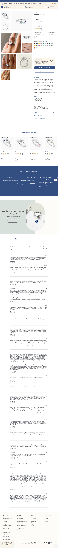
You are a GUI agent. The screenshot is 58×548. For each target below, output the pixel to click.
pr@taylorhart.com (6, 539)
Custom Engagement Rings (22, 521)
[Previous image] (2, 143)
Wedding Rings (16, 3)
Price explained (37, 21)
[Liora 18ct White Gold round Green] (21, 149)
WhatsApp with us (6, 532)
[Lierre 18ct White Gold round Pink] (36, 149)
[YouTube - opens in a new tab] (35, 542)
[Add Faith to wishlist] (54, 12)
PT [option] (34, 28)
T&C (46, 519)
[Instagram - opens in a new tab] (29, 542)
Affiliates (32, 525)
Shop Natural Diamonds (21, 525)
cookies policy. (5, 544)
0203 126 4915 (5, 531)
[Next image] (12, 143)
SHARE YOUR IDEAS (13, 221)
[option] (35, 34)
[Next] (55, 180)
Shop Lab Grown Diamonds (22, 526)
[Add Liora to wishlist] (27, 138)
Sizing (35, 112)
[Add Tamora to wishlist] (56, 138)
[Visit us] (43, 4)
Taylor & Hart (2, 3)
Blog (32, 524)
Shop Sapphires (20, 531)
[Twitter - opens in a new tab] (32, 542)
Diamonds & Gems (23, 3)
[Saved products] (48, 4)
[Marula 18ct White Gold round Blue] (7, 149)
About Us (40, 3)
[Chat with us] (56, 546)
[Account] (45, 3)
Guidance (35, 3)
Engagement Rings (8, 3)
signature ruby (13, 180)
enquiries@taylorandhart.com (8, 534)
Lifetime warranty (38, 115)
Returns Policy (47, 524)
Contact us (47, 4)
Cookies (46, 521)
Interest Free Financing (39, 121)
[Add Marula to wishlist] (12, 138)
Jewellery (30, 3)
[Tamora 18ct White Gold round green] (51, 149)
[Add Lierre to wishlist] (41, 138)
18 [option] (36, 28)
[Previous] (2, 180)
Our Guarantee (33, 521)
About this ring (37, 77)
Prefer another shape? (51, 32)
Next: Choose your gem (44, 67)
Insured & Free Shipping (39, 118)
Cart (50, 4)
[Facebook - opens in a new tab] (23, 542)
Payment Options (48, 522)
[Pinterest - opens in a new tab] (26, 542)
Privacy (46, 518)
